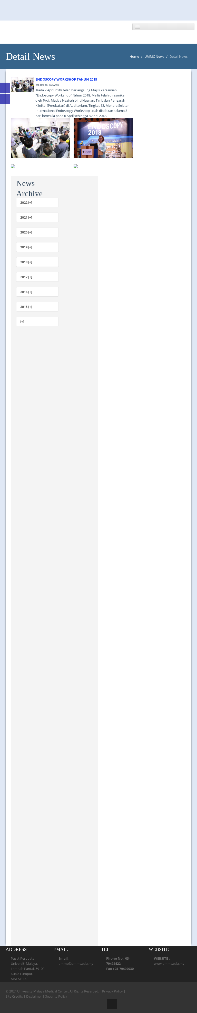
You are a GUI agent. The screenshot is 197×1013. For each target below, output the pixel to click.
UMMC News (154, 56)
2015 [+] (26, 306)
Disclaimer (34, 996)
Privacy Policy (112, 991)
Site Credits (14, 996)
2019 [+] (26, 247)
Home (134, 56)
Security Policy (56, 996)
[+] (22, 321)
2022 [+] (26, 202)
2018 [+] (26, 262)
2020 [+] (26, 232)
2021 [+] (26, 217)
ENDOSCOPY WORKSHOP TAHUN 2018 (66, 79)
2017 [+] (26, 277)
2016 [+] (26, 291)
